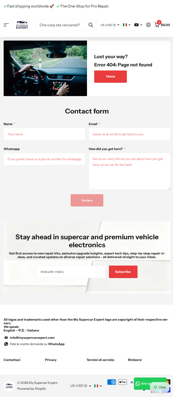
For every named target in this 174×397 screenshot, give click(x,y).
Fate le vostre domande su (37, 344)
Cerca (91, 25)
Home (110, 76)
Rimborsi (135, 360)
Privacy (51, 360)
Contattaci (12, 360)
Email (94, 124)
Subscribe (123, 272)
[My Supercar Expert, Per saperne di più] (138, 25)
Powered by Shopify (31, 389)
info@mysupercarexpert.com (32, 338)
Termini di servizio (100, 360)
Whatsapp (12, 149)
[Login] (148, 25)
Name (9, 124)
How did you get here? (107, 149)
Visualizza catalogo (6, 25)
